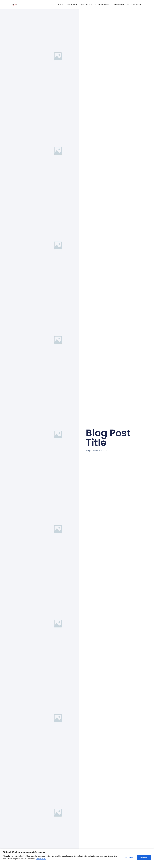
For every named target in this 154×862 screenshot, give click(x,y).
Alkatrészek (119, 4)
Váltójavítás (72, 4)
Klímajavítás (86, 4)
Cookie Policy (41, 859)
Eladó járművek (134, 4)
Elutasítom (129, 857)
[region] (77, 855)
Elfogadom (144, 857)
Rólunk (61, 4)
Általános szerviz (102, 4)
